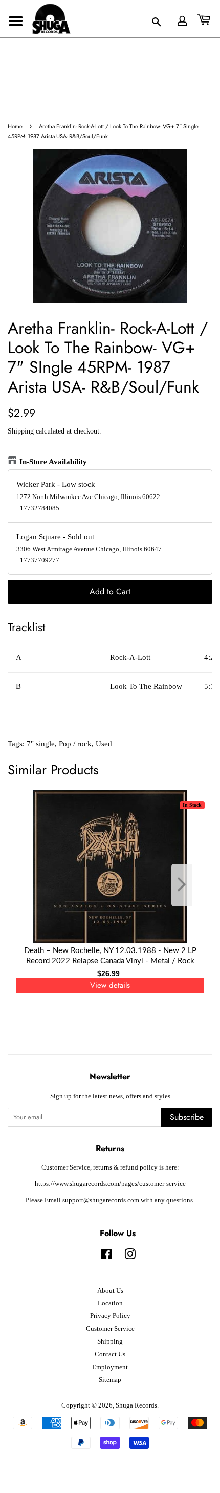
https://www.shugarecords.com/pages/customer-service (110, 1183)
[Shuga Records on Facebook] (106, 1256)
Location (110, 1303)
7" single (41, 744)
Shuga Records (136, 1405)
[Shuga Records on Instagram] (130, 1256)
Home (15, 126)
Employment (110, 1367)
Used (104, 744)
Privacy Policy (110, 1315)
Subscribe (187, 1117)
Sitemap (110, 1379)
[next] (187, 885)
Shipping (21, 431)
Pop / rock (75, 744)
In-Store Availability (53, 462)
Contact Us (110, 1354)
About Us (110, 1290)
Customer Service (110, 1328)
